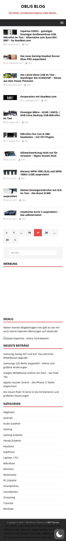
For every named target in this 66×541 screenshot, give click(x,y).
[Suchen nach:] (33, 253)
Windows (8, 508)
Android (8, 418)
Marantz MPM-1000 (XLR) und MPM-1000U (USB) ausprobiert (41, 173)
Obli (26, 44)
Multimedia (9, 474)
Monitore (8, 469)
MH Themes (53, 522)
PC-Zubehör (10, 480)
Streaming (9, 497)
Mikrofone (9, 463)
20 (46, 232)
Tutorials (8, 503)
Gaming (7, 429)
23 (7, 239)
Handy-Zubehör (12, 440)
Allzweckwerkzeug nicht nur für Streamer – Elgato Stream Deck (38, 154)
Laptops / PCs (11, 457)
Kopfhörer (9, 452)
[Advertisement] (28, 291)
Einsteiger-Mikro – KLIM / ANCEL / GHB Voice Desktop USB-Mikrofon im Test (31, 115)
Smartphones (11, 486)
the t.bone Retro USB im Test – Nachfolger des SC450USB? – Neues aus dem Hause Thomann (32, 77)
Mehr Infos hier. (50, 537)
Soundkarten (10, 491)
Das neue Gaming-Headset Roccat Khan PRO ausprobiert (40, 57)
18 (29, 232)
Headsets (8, 446)
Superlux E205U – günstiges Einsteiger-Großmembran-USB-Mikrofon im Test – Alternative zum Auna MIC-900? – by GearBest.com (30, 35)
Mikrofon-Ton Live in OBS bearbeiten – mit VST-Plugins (37, 135)
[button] (61, 22)
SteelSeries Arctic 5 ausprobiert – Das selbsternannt (39, 213)
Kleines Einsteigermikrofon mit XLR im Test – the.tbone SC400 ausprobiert (32, 193)
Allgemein (9, 412)
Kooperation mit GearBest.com (38, 96)
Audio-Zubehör (11, 423)
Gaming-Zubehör (13, 435)
